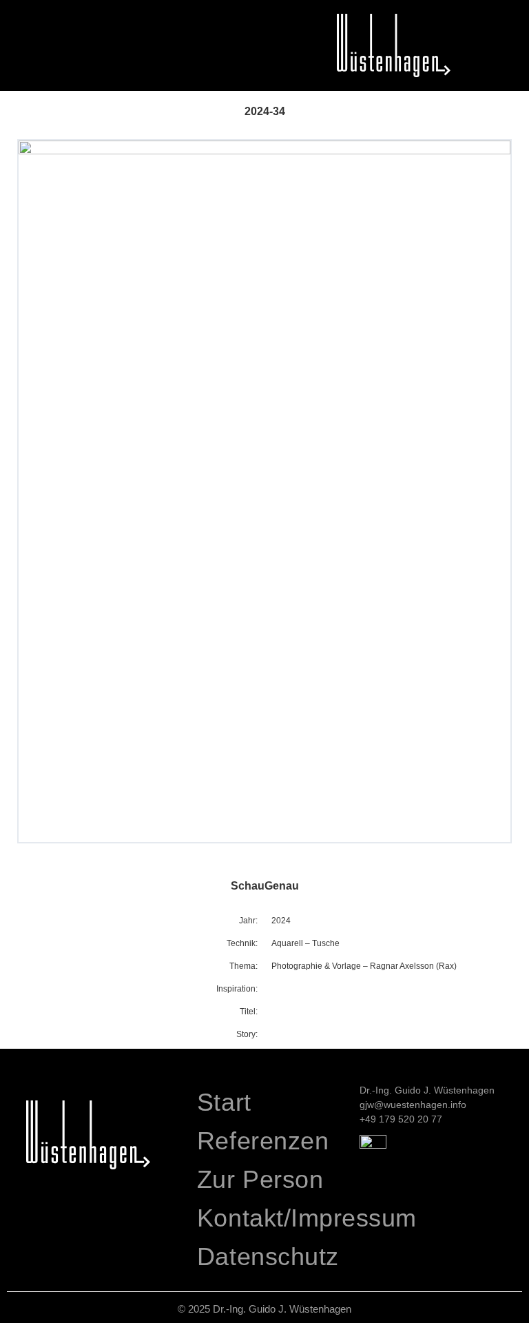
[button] (16, 18)
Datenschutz (268, 1256)
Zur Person (260, 1179)
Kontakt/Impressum (271, 1218)
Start (224, 1102)
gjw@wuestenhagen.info (413, 1104)
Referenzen (263, 1141)
